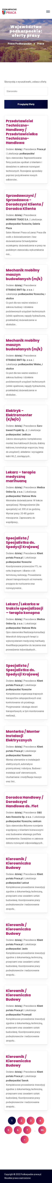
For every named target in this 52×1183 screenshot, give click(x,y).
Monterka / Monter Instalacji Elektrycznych (23, 736)
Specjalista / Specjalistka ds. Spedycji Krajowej (22, 542)
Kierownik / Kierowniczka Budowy (18, 863)
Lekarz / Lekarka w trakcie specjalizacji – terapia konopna (24, 608)
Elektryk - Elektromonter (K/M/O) (19, 415)
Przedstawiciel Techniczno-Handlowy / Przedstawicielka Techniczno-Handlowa (22, 132)
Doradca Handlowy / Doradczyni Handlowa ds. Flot (24, 801)
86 (42, 1130)
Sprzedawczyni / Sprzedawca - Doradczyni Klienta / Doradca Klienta (24, 202)
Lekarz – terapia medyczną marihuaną (21, 476)
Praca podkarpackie (20, 43)
